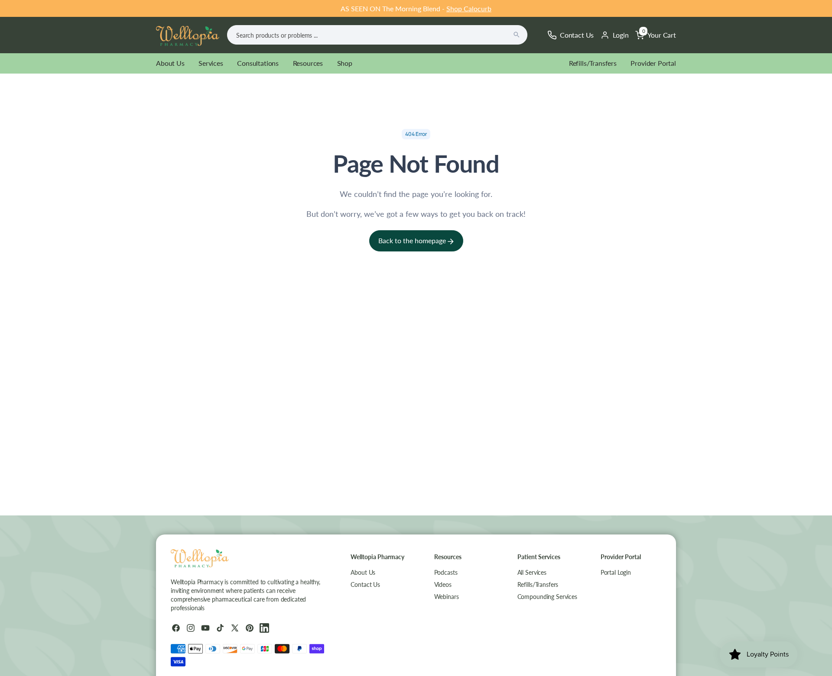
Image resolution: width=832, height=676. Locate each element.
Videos (443, 584)
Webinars (446, 596)
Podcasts (446, 572)
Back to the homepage (413, 240)
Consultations (258, 63)
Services (210, 63)
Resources (308, 63)
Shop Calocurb (468, 8)
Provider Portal (653, 63)
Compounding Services (547, 596)
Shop (344, 63)
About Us (170, 63)
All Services (531, 572)
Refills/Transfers (593, 63)
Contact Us (365, 584)
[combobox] (377, 35)
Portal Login (616, 572)
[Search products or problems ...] (516, 35)
